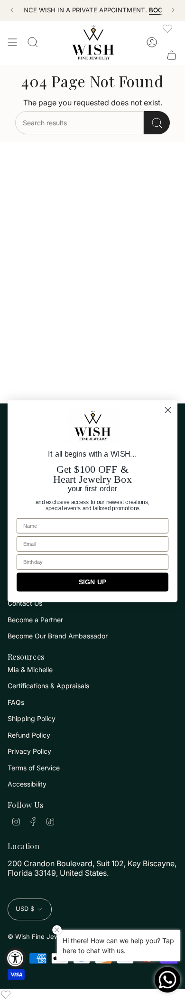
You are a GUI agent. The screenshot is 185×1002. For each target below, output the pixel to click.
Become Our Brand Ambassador (58, 636)
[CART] (172, 55)
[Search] (157, 122)
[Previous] (12, 10)
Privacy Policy (29, 751)
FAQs (16, 702)
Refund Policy (29, 735)
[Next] (173, 10)
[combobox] (79, 123)
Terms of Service (34, 768)
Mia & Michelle (30, 669)
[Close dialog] (168, 409)
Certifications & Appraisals (48, 686)
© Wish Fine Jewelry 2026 (47, 936)
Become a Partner (35, 620)
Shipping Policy (32, 718)
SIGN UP (93, 582)
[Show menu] (12, 42)
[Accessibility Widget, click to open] (15, 958)
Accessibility (27, 784)
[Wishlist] (167, 28)
